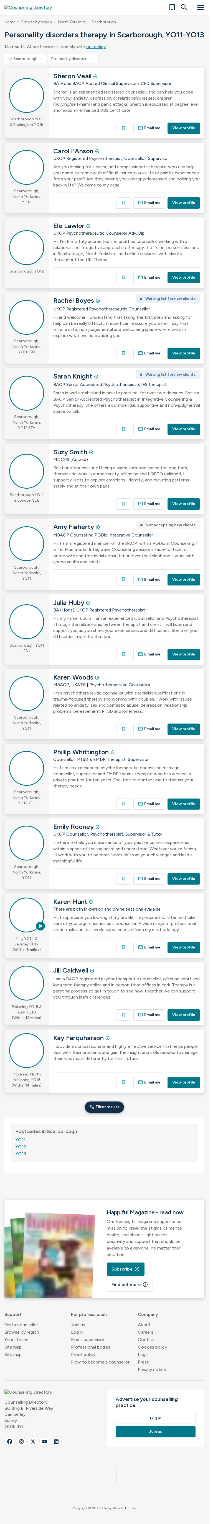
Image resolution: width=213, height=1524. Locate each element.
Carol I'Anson (74, 151)
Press (143, 1362)
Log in (77, 1332)
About (144, 1324)
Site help (13, 1347)
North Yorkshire (72, 22)
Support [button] (13, 1314)
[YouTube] (45, 1441)
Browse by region (36, 22)
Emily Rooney (74, 827)
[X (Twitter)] (33, 1441)
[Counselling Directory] (31, 7)
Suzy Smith (71, 452)
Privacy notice (152, 1369)
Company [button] (148, 1314)
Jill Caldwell (71, 970)
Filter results (105, 1107)
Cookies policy (152, 1347)
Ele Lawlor (69, 226)
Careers (149, 1332)
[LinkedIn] (56, 1441)
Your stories (16, 1339)
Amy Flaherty (74, 527)
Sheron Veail (73, 76)
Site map (13, 1354)
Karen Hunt (71, 902)
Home (9, 22)
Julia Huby (69, 602)
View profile (183, 128)
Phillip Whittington (81, 752)
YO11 (21, 1139)
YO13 (21, 1153)
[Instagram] (21, 1441)
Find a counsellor (21, 1324)
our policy (96, 46)
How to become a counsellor (100, 1362)
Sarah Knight (73, 376)
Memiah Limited (124, 1508)
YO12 (21, 1146)
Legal (143, 1354)
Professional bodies (90, 1347)
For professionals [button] (89, 1314)
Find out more (129, 1284)
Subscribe (125, 1269)
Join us (78, 1324)
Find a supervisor (87, 1339)
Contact (146, 1339)
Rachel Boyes (74, 300)
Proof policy (83, 1354)
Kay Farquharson (79, 1038)
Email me (149, 128)
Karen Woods (74, 677)
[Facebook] (10, 1441)
